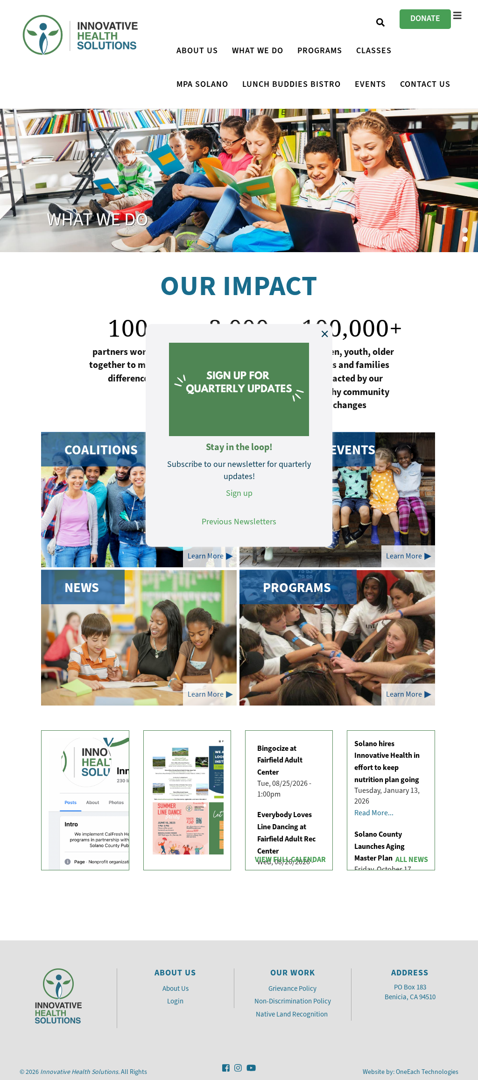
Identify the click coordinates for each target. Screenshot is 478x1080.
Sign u (237, 493)
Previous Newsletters (239, 521)
